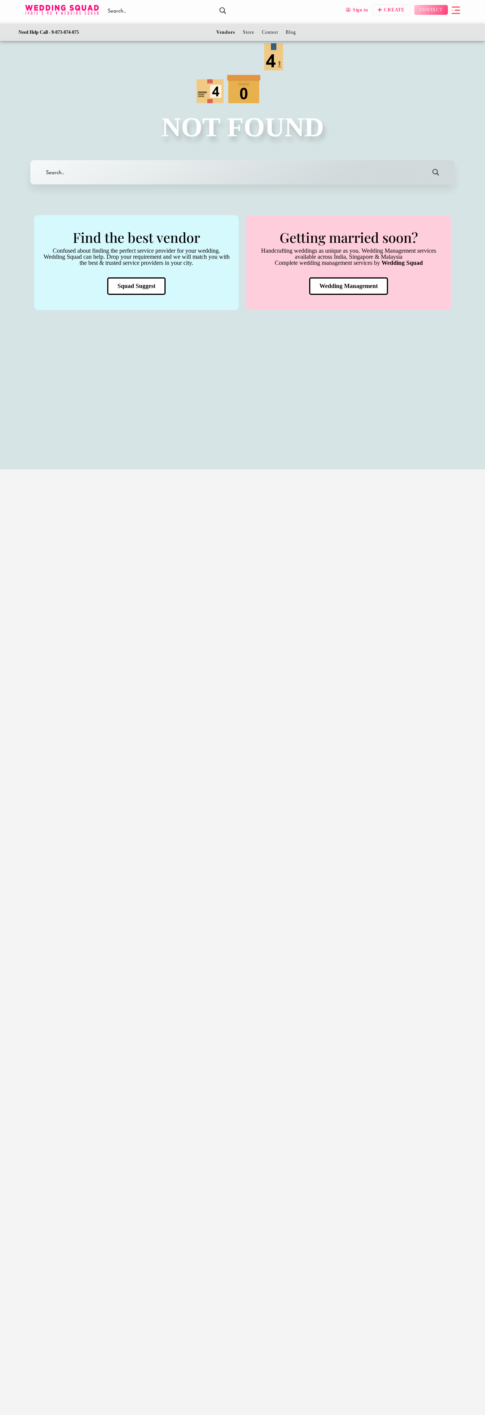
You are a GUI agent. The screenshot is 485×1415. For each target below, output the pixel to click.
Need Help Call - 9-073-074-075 (49, 32)
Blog (291, 32)
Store (248, 32)
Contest (270, 32)
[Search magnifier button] (222, 10)
